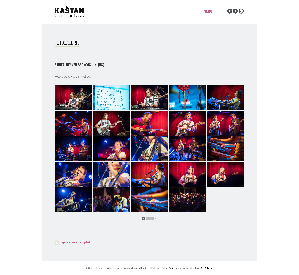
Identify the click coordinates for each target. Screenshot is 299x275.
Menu (208, 11)
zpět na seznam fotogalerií (76, 242)
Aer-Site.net (207, 268)
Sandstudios (175, 268)
